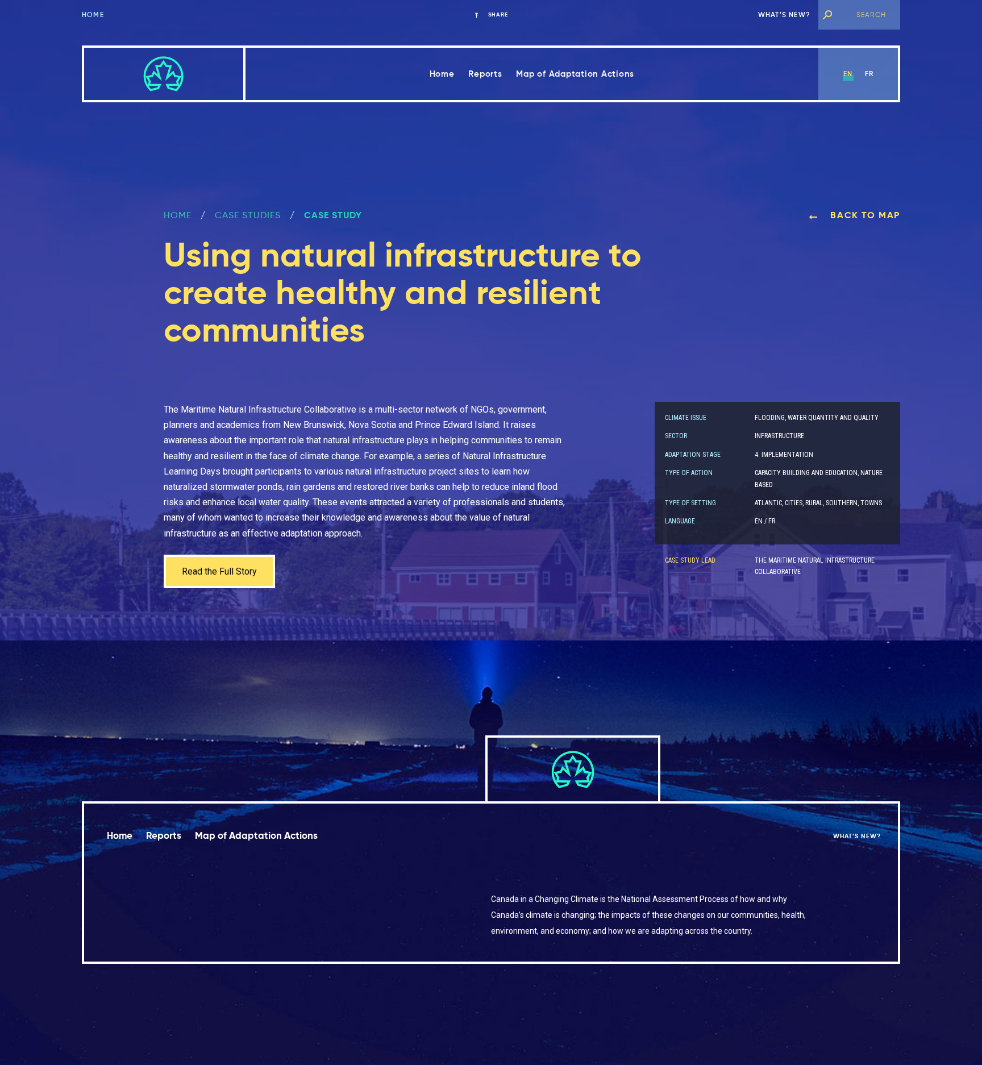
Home (93, 14)
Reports (485, 73)
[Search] (827, 15)
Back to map (863, 215)
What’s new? (784, 14)
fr (869, 73)
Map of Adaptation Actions (575, 73)
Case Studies (248, 215)
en (847, 73)
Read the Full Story (219, 571)
